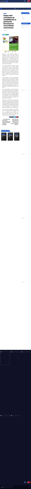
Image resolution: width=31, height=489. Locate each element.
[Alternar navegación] (15, 8)
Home (29, 487)
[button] (28, 8)
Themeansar (2, 487)
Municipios (5, 13)
